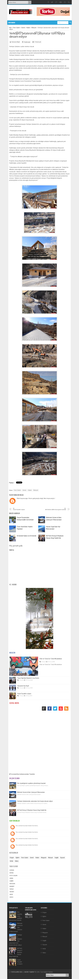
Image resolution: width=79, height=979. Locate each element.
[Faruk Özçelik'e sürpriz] (12, 699)
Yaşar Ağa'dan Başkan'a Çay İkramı (28, 678)
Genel (24, 490)
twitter (55, 709)
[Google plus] (56, 2)
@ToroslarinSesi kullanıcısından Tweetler (22, 774)
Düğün (12, 857)
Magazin (43, 857)
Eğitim (17, 857)
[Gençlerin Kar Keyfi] (12, 691)
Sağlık (56, 857)
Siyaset (62, 857)
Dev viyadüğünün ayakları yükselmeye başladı (31, 783)
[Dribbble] (65, 2)
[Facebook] (48, 2)
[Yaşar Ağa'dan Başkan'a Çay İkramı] (12, 683)
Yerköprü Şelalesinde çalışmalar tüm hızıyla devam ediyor (37, 35)
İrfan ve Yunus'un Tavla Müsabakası (51, 658)
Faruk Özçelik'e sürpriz (24, 693)
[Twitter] (52, 2)
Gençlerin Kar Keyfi (23, 686)
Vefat (11, 861)
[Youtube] (61, 2)
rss (66, 709)
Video (16, 861)
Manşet (35, 490)
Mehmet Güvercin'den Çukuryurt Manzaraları (31, 792)
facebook (50, 709)
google (44, 709)
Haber (30, 490)
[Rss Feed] (69, 2)
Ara (70, 22)
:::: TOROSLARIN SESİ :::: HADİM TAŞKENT (22, 972)
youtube (61, 709)
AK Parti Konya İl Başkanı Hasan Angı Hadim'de (31, 810)
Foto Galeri (17, 490)
